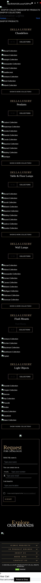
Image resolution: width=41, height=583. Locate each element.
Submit (8, 499)
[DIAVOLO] (20, 135)
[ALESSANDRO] (20, 64)
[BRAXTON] (20, 228)
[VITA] (20, 398)
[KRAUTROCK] (20, 415)
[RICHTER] (20, 343)
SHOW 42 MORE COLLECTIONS (20, 163)
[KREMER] (20, 278)
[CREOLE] (20, 139)
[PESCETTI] (20, 403)
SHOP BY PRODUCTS (31, 10)
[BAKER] (20, 420)
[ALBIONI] (20, 55)
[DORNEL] (20, 68)
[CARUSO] (20, 282)
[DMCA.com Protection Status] (20, 569)
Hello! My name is (9, 458)
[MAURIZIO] (20, 144)
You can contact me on (11, 467)
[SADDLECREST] (20, 72)
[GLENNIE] (20, 394)
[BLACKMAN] (20, 347)
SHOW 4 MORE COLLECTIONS (20, 426)
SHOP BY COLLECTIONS (11, 10)
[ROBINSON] (20, 295)
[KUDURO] (20, 122)
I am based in (8, 481)
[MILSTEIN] (20, 206)
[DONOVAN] (20, 299)
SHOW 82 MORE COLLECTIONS (20, 234)
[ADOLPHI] (20, 59)
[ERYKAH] (20, 356)
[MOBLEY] (20, 152)
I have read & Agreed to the (21, 493)
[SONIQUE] (20, 156)
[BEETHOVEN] (20, 352)
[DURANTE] (20, 385)
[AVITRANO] (20, 76)
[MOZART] (20, 51)
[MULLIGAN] (20, 291)
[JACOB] (20, 202)
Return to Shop (22, 579)
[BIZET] (20, 81)
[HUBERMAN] (20, 126)
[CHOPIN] (20, 390)
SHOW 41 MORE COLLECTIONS (20, 306)
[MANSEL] (20, 148)
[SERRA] (20, 411)
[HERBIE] (20, 407)
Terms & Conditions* (30, 493)
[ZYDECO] (20, 224)
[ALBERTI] (20, 85)
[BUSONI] (20, 219)
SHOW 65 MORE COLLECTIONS (20, 92)
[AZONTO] (20, 131)
